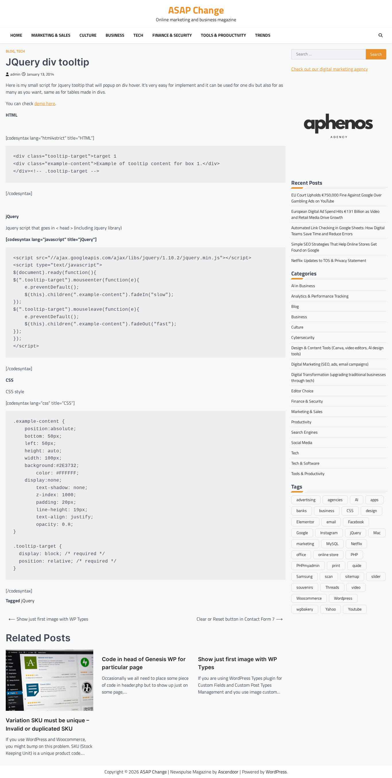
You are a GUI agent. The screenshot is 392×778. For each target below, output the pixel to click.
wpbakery (304, 609)
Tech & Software (305, 463)
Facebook (356, 521)
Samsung (304, 576)
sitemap (352, 576)
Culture (87, 35)
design (371, 510)
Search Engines (304, 432)
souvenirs (304, 587)
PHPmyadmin (308, 565)
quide (356, 565)
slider (376, 576)
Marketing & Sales (50, 35)
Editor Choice (302, 390)
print (336, 565)
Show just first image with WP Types (237, 663)
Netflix (356, 543)
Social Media (301, 442)
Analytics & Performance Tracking (319, 296)
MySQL (332, 543)
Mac (377, 532)
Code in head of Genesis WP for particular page (144, 663)
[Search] (380, 35)
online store (328, 554)
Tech (138, 35)
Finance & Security (172, 35)
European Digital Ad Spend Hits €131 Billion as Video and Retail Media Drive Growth (335, 214)
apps (374, 500)
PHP (354, 554)
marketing (305, 543)
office (301, 554)
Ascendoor (228, 771)
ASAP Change (196, 10)
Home (16, 35)
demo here (44, 103)
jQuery (27, 600)
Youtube (355, 609)
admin (15, 74)
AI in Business (303, 285)
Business (115, 35)
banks (301, 510)
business (326, 510)
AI (356, 500)
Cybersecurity (303, 337)
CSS (350, 510)
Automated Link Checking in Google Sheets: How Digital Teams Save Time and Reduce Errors (338, 230)
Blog (10, 51)
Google (302, 532)
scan (329, 576)
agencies (335, 500)
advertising (305, 500)
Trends (262, 35)
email (331, 521)
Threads (332, 587)
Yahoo (330, 609)
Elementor (305, 521)
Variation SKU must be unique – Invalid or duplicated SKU (47, 724)
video (356, 587)
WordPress (276, 771)
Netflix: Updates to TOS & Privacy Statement (328, 260)
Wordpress (343, 598)
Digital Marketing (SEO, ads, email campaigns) (329, 364)
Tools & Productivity (223, 35)
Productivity (301, 421)
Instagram (329, 532)
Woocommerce (309, 598)
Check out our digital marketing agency (329, 68)
